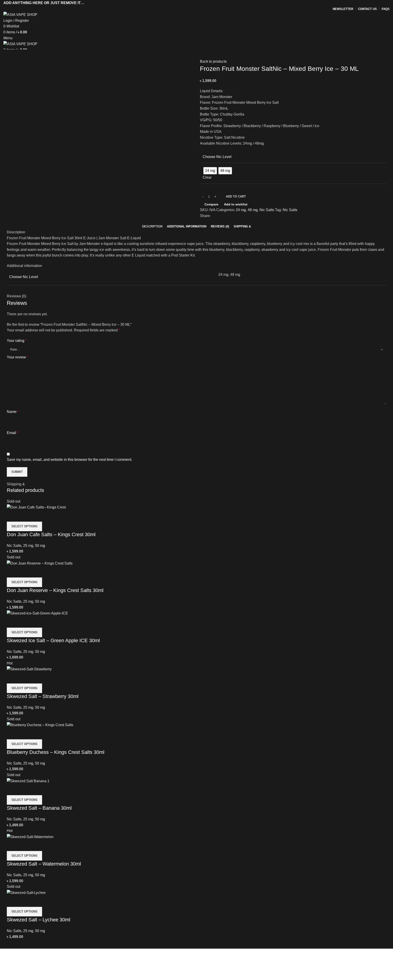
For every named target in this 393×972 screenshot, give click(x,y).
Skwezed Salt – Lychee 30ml (38, 920)
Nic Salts (266, 210)
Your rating (17, 341)
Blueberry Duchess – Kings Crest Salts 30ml (55, 752)
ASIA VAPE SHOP (50, 969)
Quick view (24, 516)
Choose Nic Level (217, 157)
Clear (207, 177)
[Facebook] (11, 956)
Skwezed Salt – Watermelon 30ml (44, 864)
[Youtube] (36, 956)
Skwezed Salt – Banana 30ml (39, 808)
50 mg (40, 546)
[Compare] (12, 516)
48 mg (253, 210)
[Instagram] (23, 956)
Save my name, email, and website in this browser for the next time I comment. (69, 459)
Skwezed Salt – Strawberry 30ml (42, 696)
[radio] (210, 170)
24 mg (241, 210)
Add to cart (236, 196)
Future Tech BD (143, 969)
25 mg (28, 546)
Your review (17, 357)
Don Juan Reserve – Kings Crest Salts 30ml (55, 590)
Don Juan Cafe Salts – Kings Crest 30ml (51, 534)
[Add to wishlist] (37, 516)
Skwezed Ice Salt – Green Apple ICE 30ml (53, 640)
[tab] (152, 226)
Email (12, 433)
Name (13, 412)
